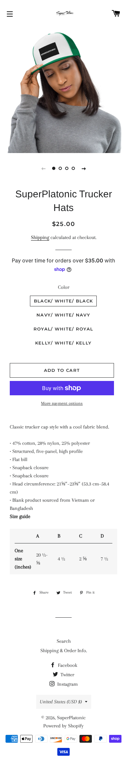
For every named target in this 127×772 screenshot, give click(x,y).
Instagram (67, 684)
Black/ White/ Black (63, 300)
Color (63, 287)
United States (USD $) (61, 702)
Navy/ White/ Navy (63, 314)
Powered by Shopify (63, 726)
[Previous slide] (43, 168)
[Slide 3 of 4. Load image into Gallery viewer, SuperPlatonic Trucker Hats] (67, 168)
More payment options (62, 403)
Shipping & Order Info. (63, 650)
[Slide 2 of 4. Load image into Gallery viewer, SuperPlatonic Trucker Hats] (60, 168)
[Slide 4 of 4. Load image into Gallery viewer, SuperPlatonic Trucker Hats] (73, 168)
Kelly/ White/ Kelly (63, 342)
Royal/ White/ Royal (63, 328)
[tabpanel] (63, 89)
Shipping (40, 237)
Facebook (67, 665)
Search (64, 641)
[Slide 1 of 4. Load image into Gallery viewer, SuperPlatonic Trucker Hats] (53, 168)
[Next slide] (84, 168)
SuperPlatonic (71, 718)
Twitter (66, 675)
